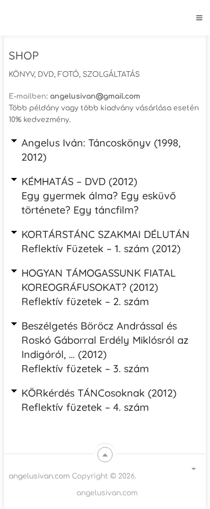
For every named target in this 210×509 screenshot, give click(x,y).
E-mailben (27, 96)
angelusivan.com (39, 476)
